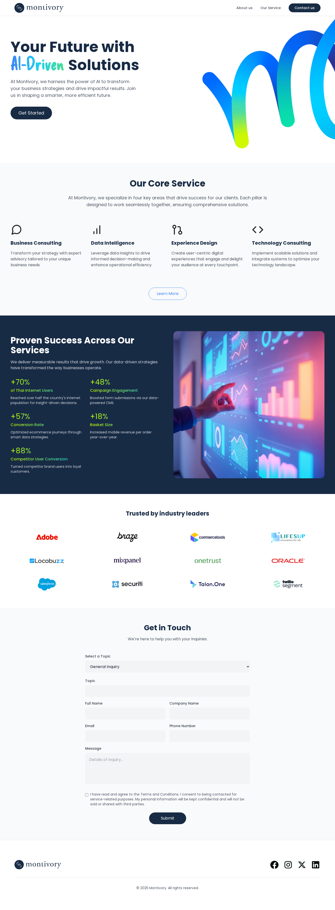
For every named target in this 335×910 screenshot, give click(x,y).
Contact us (305, 7)
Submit (167, 818)
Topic (90, 680)
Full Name (94, 703)
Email (89, 725)
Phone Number (182, 725)
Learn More (168, 293)
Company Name (184, 703)
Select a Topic (98, 656)
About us (244, 7)
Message (93, 748)
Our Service (270, 7)
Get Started (31, 113)
